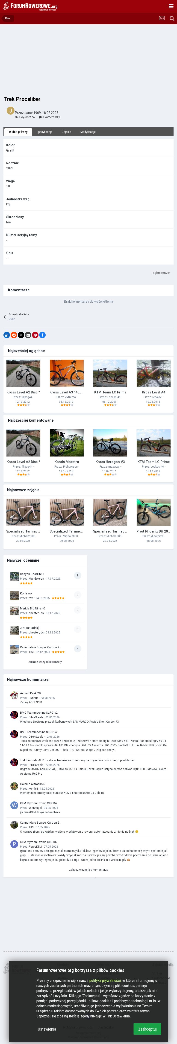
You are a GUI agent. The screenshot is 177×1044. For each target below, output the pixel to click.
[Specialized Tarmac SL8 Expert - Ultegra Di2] (23, 512)
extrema (70, 397)
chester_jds (36, 613)
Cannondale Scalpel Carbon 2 (39, 647)
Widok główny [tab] (18, 132)
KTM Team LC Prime (110, 392)
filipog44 (27, 397)
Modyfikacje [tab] (88, 132)
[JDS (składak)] (14, 630)
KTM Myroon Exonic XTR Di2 (38, 803)
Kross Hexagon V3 (110, 462)
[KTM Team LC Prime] (110, 373)
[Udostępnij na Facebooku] (42, 335)
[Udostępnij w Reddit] (14, 335)
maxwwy (113, 466)
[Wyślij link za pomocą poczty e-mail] (28, 335)
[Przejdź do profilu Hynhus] (14, 695)
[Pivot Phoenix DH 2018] (153, 512)
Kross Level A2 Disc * (23, 392)
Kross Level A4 (153, 392)
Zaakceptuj (147, 1029)
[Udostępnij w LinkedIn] (6, 335)
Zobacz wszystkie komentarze (88, 869)
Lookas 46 (114, 397)
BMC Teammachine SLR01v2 (39, 712)
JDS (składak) (29, 628)
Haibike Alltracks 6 (32, 784)
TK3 (31, 652)
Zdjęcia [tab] (66, 132)
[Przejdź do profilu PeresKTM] (14, 844)
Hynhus (33, 698)
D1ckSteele (36, 717)
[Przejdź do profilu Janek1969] (11, 111)
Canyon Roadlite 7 (32, 574)
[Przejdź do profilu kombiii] (14, 786)
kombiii (33, 788)
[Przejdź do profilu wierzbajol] (14, 805)
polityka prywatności (105, 980)
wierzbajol (35, 808)
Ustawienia (47, 1029)
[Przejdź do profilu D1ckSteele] (14, 715)
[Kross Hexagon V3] (110, 443)
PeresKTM (35, 846)
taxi (31, 598)
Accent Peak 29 (30, 693)
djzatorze (157, 536)
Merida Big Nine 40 (32, 608)
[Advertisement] (88, 60)
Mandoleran (36, 578)
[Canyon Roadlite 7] (14, 576)
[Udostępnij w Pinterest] (35, 335)
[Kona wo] (14, 595)
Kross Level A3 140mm (67, 392)
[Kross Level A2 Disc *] (23, 373)
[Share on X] (21, 335)
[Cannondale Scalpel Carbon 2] (14, 649)
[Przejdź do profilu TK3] (14, 825)
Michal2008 (27, 536)
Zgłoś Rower (161, 272)
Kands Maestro (67, 462)
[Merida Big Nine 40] (14, 610)
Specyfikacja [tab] (45, 132)
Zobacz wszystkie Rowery (45, 662)
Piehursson (70, 466)
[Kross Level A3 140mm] (67, 373)
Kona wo (26, 593)
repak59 (157, 397)
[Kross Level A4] (153, 373)
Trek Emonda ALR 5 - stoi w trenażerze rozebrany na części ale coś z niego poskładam (78, 760)
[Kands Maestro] (67, 443)
